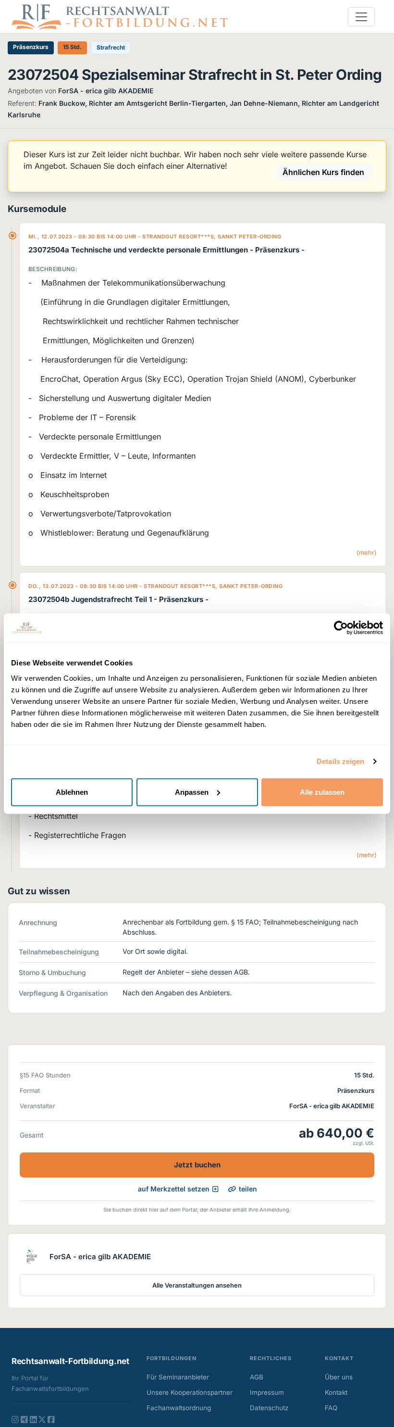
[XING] (24, 1419)
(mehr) (367, 552)
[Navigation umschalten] (361, 16)
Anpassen (192, 792)
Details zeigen (340, 761)
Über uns (339, 1377)
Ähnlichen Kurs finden (323, 172)
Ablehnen (72, 792)
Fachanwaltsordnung (179, 1408)
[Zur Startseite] (120, 16)
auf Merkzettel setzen (173, 1189)
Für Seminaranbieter (178, 1377)
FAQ (331, 1408)
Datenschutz (269, 1408)
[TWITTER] (42, 1419)
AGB (256, 1377)
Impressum (267, 1392)
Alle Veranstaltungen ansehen (197, 1285)
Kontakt (336, 1392)
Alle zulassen (322, 792)
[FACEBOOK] (51, 1419)
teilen (248, 1189)
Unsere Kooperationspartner (190, 1392)
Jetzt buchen (197, 1164)
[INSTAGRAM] (15, 1419)
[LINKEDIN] (33, 1419)
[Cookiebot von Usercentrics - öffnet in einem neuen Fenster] (341, 628)
